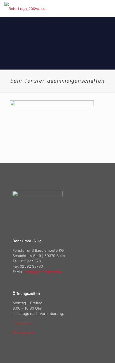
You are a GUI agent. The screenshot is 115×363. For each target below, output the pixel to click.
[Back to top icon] (103, 351)
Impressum (22, 323)
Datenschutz (24, 332)
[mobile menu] (107, 8)
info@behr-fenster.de (43, 271)
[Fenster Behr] (24, 8)
